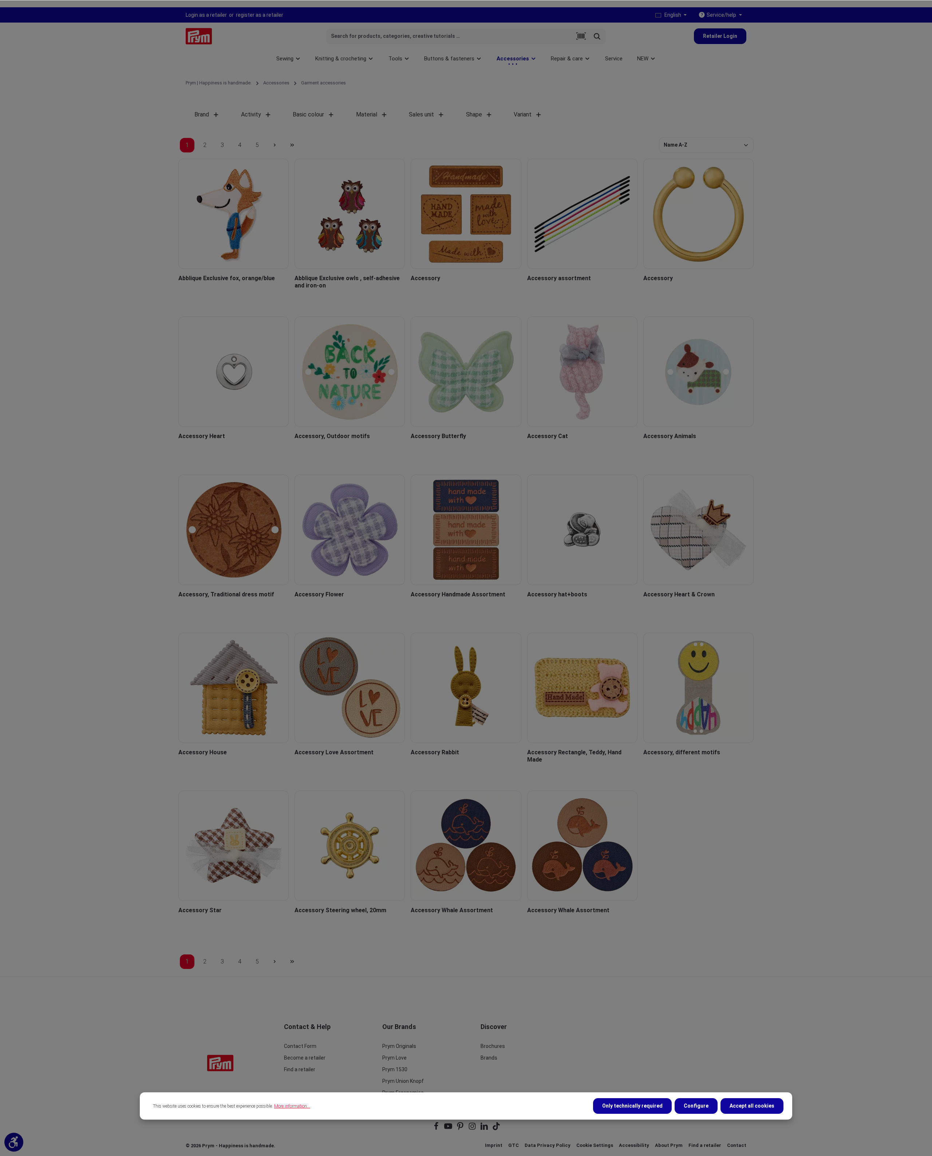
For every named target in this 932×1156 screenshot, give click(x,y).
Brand (201, 114)
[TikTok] (496, 1128)
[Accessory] (466, 214)
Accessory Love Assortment (334, 752)
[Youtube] (448, 1128)
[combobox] (449, 36)
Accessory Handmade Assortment (458, 594)
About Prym (669, 1145)
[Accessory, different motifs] (698, 688)
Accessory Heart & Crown (679, 594)
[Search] (597, 36)
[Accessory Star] (233, 846)
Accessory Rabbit (435, 752)
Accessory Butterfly (438, 436)
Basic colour (308, 114)
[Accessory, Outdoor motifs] (350, 372)
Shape (474, 114)
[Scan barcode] (581, 36)
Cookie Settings (594, 1145)
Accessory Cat (547, 436)
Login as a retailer (206, 15)
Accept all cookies (752, 1106)
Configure (696, 1106)
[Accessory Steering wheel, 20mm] (350, 846)
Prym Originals (399, 1046)
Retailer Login (720, 36)
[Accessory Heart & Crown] (698, 529)
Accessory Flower (319, 594)
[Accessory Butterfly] (466, 372)
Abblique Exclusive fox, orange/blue (226, 278)
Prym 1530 (394, 1069)
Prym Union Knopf (403, 1081)
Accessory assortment (559, 278)
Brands (489, 1058)
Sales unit (421, 114)
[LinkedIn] (484, 1128)
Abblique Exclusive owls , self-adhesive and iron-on (347, 282)
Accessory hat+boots (557, 594)
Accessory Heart (201, 436)
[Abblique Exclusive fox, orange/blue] (233, 214)
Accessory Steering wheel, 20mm (340, 910)
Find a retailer (299, 1069)
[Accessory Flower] (350, 529)
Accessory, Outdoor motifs (332, 436)
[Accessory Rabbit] (466, 688)
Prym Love (394, 1058)
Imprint (493, 1145)
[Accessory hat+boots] (582, 529)
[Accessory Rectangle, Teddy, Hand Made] (582, 688)
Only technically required (632, 1106)
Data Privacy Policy (547, 1145)
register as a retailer (259, 15)
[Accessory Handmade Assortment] (466, 529)
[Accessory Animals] (698, 372)
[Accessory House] (233, 688)
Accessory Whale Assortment (452, 910)
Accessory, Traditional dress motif (226, 594)
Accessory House (202, 752)
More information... (292, 1106)
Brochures (493, 1046)
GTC (513, 1145)
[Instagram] (472, 1128)
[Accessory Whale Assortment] (466, 846)
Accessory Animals (669, 436)
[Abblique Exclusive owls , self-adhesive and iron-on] (350, 214)
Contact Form (300, 1046)
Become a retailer (304, 1058)
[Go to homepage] (199, 36)
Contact (736, 1145)
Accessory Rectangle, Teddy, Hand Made (574, 756)
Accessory (425, 278)
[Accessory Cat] (582, 372)
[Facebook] (436, 1128)
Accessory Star (200, 910)
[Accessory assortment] (582, 214)
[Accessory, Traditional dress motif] (233, 529)
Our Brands (399, 1026)
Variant (523, 114)
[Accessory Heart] (233, 372)
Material (366, 114)
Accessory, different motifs (681, 752)
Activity (251, 114)
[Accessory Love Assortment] (350, 688)
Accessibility (634, 1145)
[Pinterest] (460, 1128)
